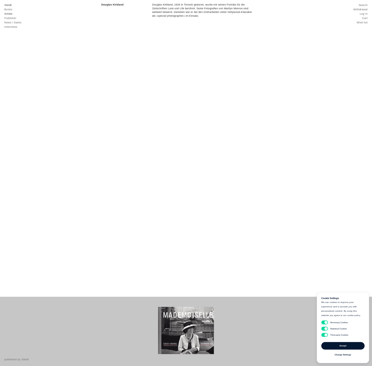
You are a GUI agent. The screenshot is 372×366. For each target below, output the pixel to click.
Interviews (10, 26)
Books (8, 9)
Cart (365, 18)
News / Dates (13, 22)
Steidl (8, 5)
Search (363, 5)
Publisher (10, 18)
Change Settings (343, 355)
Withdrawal (360, 9)
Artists (8, 13)
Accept (342, 346)
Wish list (362, 22)
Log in (364, 13)
